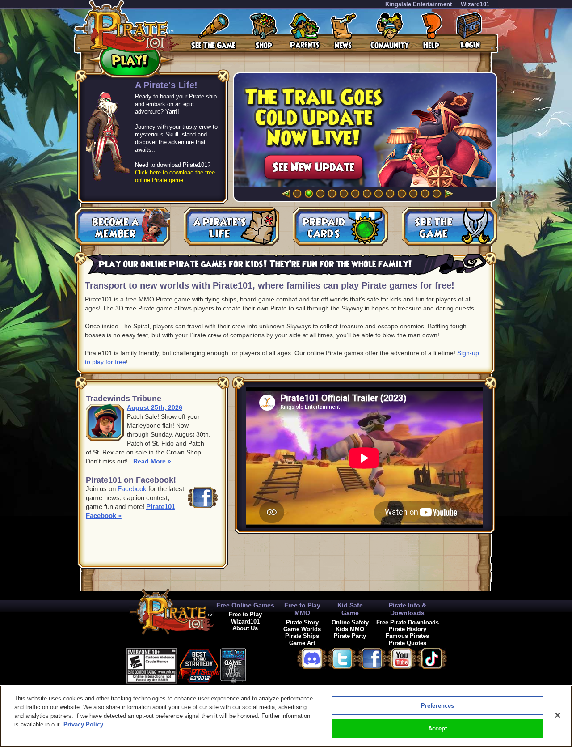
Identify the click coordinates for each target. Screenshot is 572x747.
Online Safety (350, 622)
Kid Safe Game (350, 609)
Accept (437, 728)
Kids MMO (350, 629)
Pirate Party (350, 635)
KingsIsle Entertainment (418, 4)
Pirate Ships (302, 635)
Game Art (302, 643)
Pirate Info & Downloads (407, 609)
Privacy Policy (83, 724)
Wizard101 (475, 4)
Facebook (132, 488)
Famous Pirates (407, 635)
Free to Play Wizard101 (245, 617)
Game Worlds (302, 629)
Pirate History (407, 629)
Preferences (437, 705)
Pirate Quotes (407, 643)
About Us (245, 628)
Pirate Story (302, 622)
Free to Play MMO (302, 609)
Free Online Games (245, 605)
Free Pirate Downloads (407, 622)
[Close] (558, 715)
